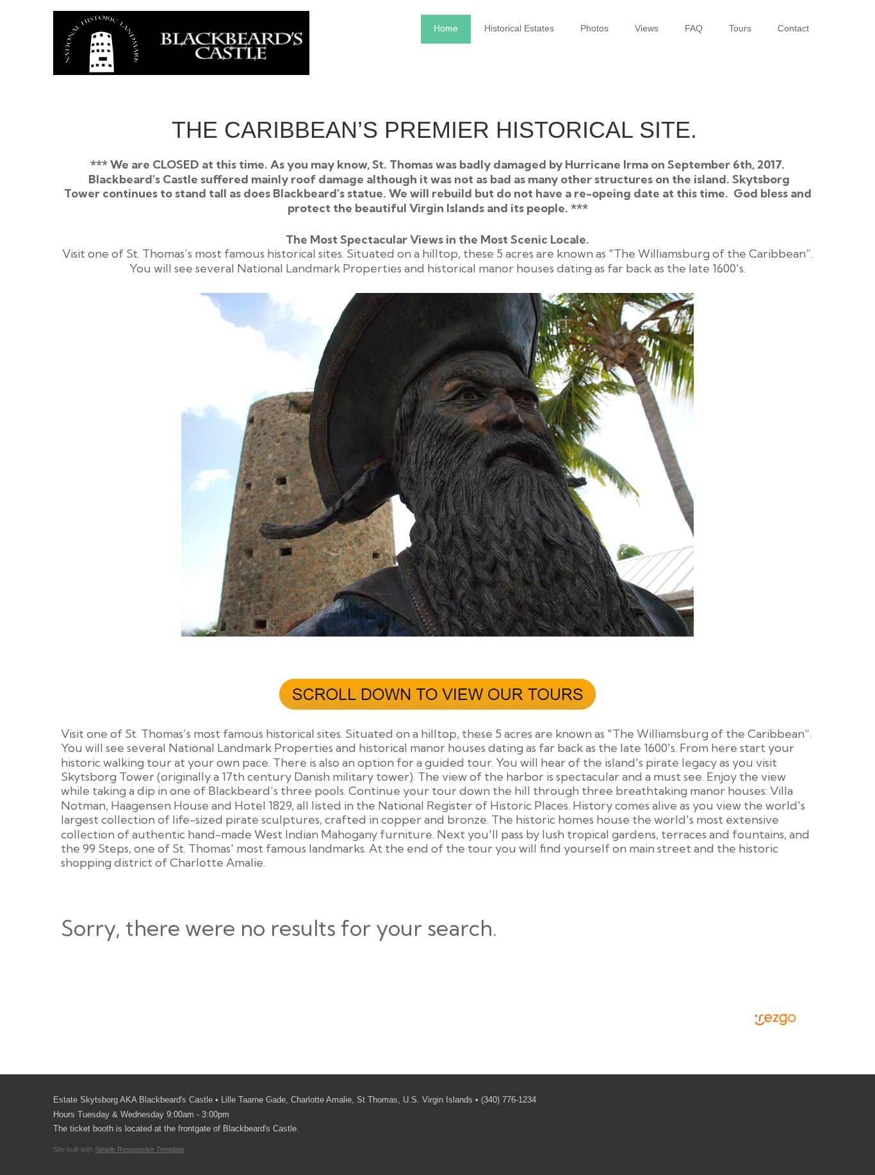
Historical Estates (519, 28)
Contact (793, 28)
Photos (594, 28)
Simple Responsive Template (139, 1149)
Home (446, 28)
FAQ (694, 28)
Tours (740, 28)
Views (646, 28)
